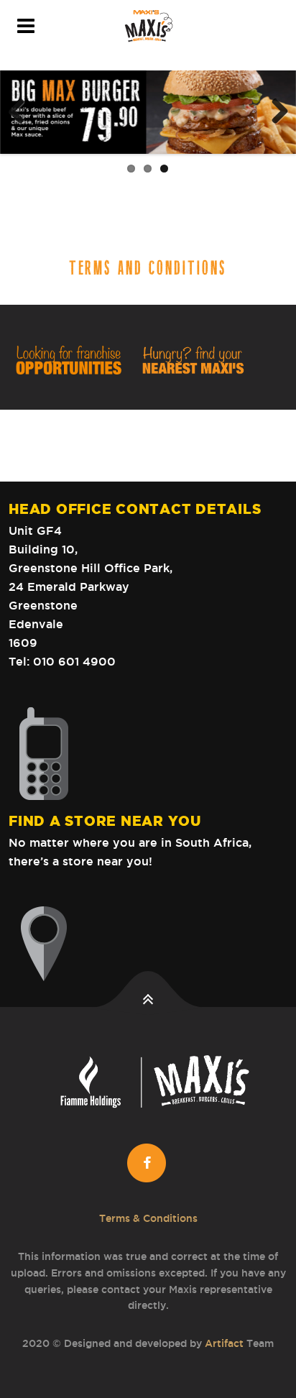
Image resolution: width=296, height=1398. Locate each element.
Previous (21, 112)
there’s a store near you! (80, 861)
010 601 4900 (74, 661)
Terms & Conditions (148, 1218)
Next (274, 112)
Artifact (224, 1343)
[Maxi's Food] (148, 26)
